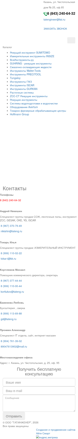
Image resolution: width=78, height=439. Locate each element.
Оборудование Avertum (24, 107)
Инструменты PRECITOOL (25, 74)
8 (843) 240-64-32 (61, 13)
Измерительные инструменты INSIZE (32, 56)
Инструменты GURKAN (23, 89)
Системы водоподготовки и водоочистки (34, 103)
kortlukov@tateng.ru (12, 291)
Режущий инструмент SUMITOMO (30, 52)
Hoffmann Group (19, 114)
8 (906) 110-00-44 (11, 286)
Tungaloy (15, 78)
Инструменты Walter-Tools (25, 70)
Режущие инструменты (23, 99)
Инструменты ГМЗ (21, 81)
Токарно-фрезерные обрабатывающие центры (38, 110)
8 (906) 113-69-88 (11, 313)
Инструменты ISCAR (22, 85)
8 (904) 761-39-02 (11, 341)
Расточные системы (22, 92)
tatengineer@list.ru (54, 19)
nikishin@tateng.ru (12, 231)
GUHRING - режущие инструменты (31, 63)
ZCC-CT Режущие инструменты (29, 96)
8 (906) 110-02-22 (11, 253)
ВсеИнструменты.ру (22, 60)
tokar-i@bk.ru (9, 258)
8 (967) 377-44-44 (11, 280)
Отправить (14, 416)
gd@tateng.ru (8, 319)
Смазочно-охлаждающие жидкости (31, 67)
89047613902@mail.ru (14, 346)
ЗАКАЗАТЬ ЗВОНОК (55, 28)
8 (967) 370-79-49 (11, 225)
